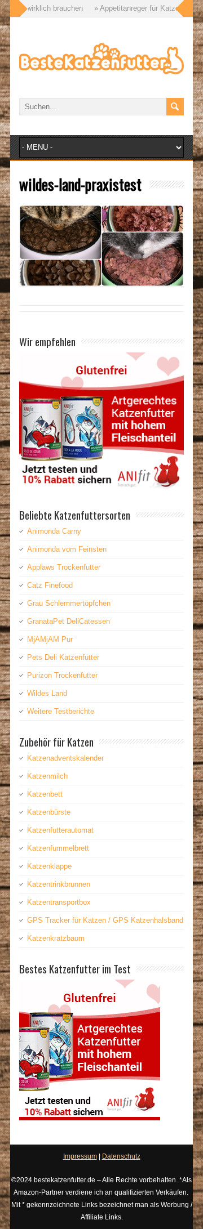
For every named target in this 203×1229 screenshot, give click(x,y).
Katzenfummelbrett (58, 848)
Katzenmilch (47, 776)
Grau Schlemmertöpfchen (69, 603)
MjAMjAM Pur (50, 639)
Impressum (80, 1156)
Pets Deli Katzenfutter (63, 657)
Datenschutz (121, 1156)
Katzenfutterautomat (60, 830)
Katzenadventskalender (65, 758)
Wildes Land (47, 693)
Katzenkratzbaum (56, 938)
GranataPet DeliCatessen (68, 621)
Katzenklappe (49, 866)
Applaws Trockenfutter (63, 567)
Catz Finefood (50, 585)
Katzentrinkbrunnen (58, 884)
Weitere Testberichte (60, 711)
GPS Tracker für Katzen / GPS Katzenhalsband (105, 920)
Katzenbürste (48, 812)
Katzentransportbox (59, 902)
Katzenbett (45, 794)
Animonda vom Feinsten (67, 549)
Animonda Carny (54, 531)
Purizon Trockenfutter (62, 675)
